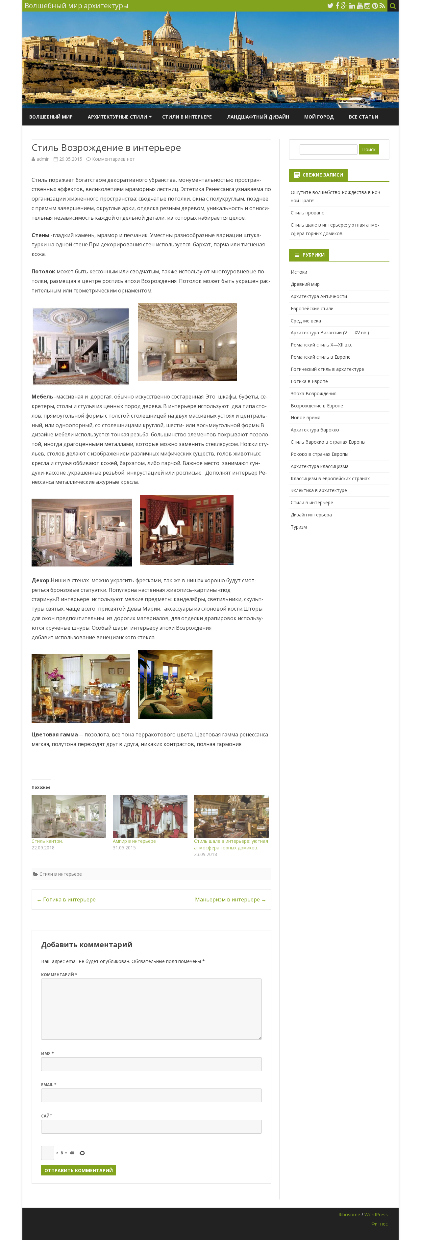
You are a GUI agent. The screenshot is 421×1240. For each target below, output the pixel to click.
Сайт (46, 1116)
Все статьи (363, 117)
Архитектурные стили (117, 117)
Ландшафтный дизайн (258, 117)
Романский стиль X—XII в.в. (321, 345)
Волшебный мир (51, 117)
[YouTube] (360, 5)
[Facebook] (337, 5)
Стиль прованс (307, 212)
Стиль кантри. (47, 841)
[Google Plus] (344, 5)
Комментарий (59, 975)
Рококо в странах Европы (319, 454)
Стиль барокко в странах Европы (328, 442)
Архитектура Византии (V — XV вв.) (330, 332)
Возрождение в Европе (317, 405)
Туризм (299, 527)
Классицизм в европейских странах (330, 478)
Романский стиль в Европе (321, 357)
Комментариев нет (113, 159)
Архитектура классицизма (320, 466)
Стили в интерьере (187, 117)
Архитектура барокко (315, 430)
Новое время (305, 417)
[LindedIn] (352, 5)
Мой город (319, 117)
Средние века (306, 320)
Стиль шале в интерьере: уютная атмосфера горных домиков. (231, 844)
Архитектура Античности (319, 296)
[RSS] (382, 5)
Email (49, 1085)
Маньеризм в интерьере (230, 899)
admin (43, 159)
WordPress (376, 1214)
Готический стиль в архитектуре (327, 369)
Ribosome (349, 1214)
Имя (47, 1053)
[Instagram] (367, 5)
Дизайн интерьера (311, 514)
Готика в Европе (309, 381)
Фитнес (379, 1224)
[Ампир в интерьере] (150, 816)
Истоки (299, 272)
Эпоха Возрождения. (314, 393)
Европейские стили (312, 308)
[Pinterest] (375, 5)
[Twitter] (330, 5)
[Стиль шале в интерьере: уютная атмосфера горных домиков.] (231, 816)
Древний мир (305, 284)
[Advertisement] (339, 583)
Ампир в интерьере (134, 841)
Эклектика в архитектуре (319, 490)
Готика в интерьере (66, 899)
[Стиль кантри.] (69, 816)
